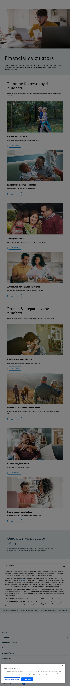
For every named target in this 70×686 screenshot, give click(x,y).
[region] (33, 673)
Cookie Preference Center (12, 679)
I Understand (27, 679)
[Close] (62, 666)
